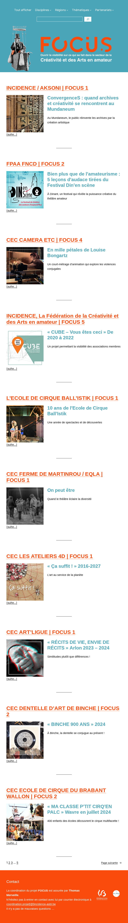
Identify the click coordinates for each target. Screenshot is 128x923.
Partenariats (103, 10)
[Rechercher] (87, 19)
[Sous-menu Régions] (67, 10)
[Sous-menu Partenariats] (113, 10)
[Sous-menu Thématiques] (90, 10)
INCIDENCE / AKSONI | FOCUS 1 (47, 88)
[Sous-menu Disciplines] (50, 10)
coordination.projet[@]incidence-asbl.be (31, 904)
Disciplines (42, 10)
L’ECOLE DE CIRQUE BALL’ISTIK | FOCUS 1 (62, 398)
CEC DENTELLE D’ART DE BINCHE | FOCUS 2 (62, 711)
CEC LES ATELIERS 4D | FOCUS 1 (49, 556)
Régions (60, 10)
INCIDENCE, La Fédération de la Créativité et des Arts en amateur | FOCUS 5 (62, 319)
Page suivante (111, 862)
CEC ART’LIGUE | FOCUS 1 (40, 632)
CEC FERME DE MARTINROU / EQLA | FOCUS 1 (54, 477)
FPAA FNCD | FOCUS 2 (35, 164)
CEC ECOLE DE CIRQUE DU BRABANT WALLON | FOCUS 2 (56, 793)
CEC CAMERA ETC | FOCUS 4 (44, 240)
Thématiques (80, 10)
